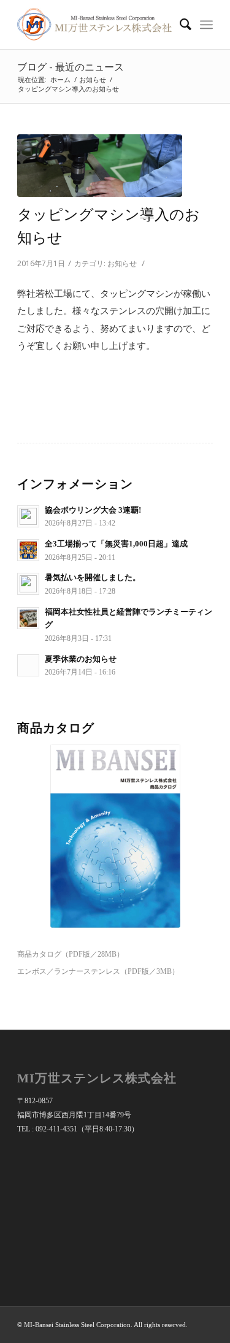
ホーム (60, 79)
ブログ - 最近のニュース (70, 67)
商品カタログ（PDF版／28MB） (70, 954)
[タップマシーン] (99, 165)
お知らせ (92, 79)
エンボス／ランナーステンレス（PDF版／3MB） (98, 971)
